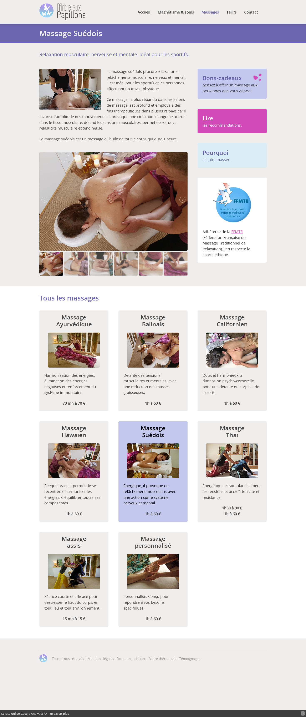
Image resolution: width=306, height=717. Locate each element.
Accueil (144, 12)
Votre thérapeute (163, 658)
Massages (210, 12)
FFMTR (237, 231)
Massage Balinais (153, 320)
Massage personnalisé (153, 542)
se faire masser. (216, 155)
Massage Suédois (153, 431)
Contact (251, 12)
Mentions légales (101, 658)
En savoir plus (59, 714)
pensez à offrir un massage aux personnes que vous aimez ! (230, 83)
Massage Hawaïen (74, 431)
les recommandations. (222, 121)
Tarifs (231, 12)
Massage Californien (232, 320)
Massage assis (74, 542)
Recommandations (132, 658)
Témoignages (189, 658)
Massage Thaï (232, 431)
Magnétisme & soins (176, 12)
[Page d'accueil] (62, 11)
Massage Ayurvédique (74, 320)
